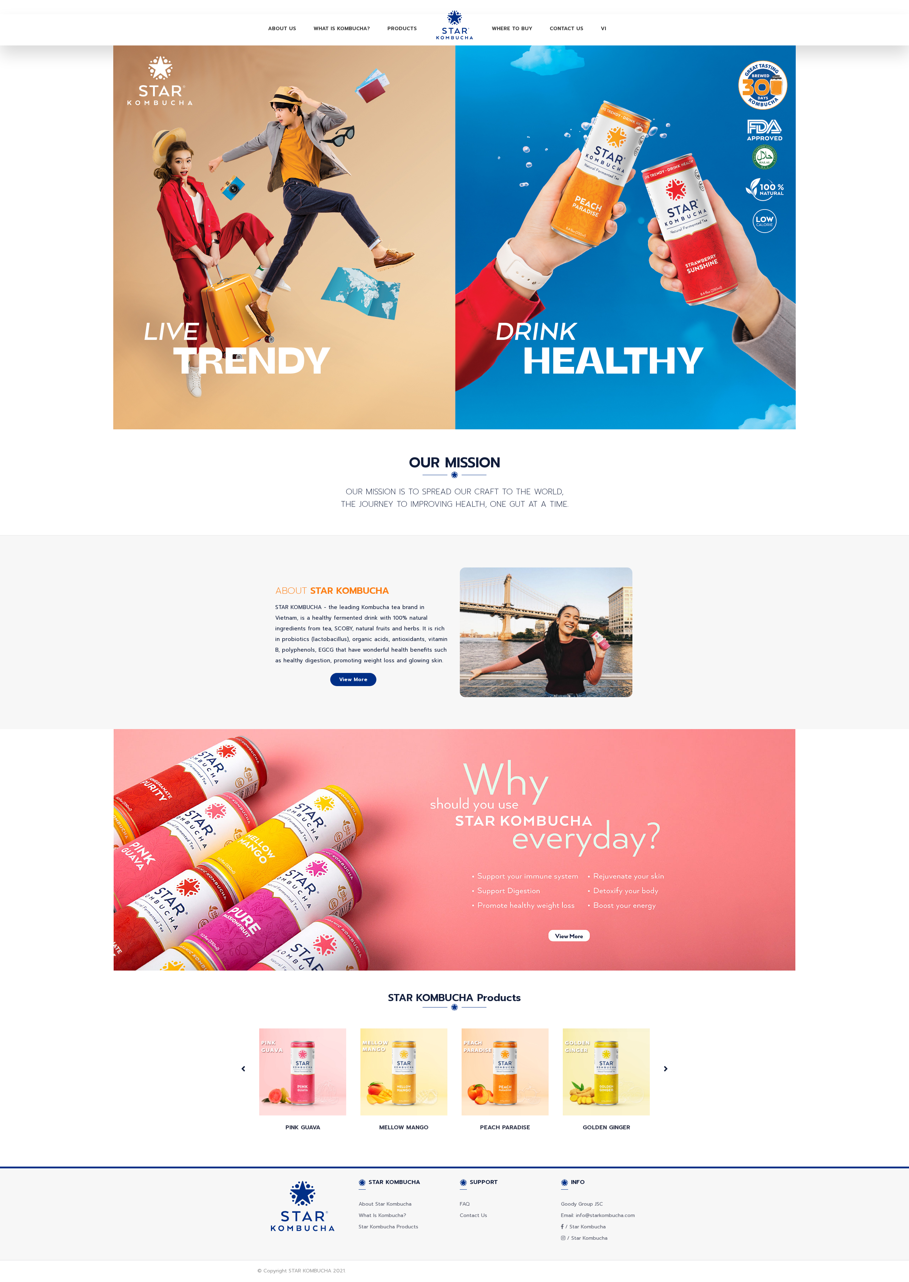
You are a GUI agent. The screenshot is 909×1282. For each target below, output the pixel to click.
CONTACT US (566, 28)
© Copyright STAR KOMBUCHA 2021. (301, 1271)
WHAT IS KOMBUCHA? (342, 28)
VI (603, 28)
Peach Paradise (404, 1127)
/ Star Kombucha (585, 1227)
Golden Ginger (505, 1127)
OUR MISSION (454, 462)
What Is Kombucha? (382, 1215)
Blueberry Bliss (606, 1127)
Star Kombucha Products (388, 1227)
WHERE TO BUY (512, 28)
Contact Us (473, 1215)
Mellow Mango (302, 1127)
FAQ (465, 1204)
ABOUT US (282, 28)
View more (353, 679)
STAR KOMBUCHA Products (454, 997)
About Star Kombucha (385, 1204)
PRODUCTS (402, 28)
